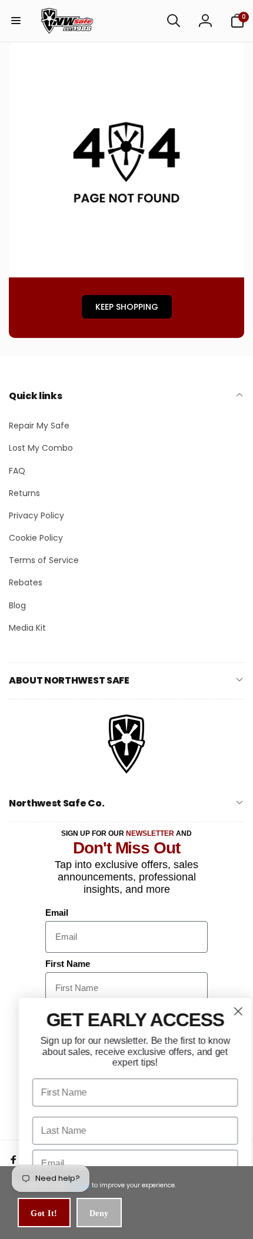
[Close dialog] (230, 1011)
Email (56, 912)
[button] (16, 21)
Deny (99, 1213)
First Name (67, 964)
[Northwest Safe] (126, 772)
